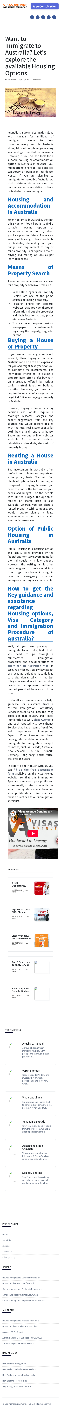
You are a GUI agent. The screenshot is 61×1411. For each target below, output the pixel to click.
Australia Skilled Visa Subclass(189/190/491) (22, 1337)
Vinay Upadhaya (32, 1097)
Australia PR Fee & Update (14, 1332)
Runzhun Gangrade (33, 1121)
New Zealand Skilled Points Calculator (19, 1369)
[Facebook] (32, 17)
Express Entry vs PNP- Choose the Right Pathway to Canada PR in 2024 (22, 913)
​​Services (5, 1245)
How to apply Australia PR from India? (19, 1326)
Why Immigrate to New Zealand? (17, 1386)
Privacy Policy (8, 1257)
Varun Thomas (31, 1070)
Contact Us (7, 1251)
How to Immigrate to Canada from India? (21, 1277)
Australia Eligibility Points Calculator (18, 1343)
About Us (6, 1240)
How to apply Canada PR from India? (19, 1283)
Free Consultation (44, 6)
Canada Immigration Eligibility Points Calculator (24, 1300)
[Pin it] (43, 17)
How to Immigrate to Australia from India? (21, 1320)
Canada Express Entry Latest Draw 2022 (20, 1294)
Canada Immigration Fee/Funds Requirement (22, 1289)
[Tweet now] (38, 17)
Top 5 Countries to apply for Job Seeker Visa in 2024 (21, 966)
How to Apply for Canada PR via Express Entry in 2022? (21, 992)
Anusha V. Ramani (33, 1043)
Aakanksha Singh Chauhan (32, 1147)
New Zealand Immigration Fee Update (19, 1375)
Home (5, 1234)
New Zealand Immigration (14, 1363)
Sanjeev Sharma (32, 1173)
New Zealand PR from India (14, 1380)
